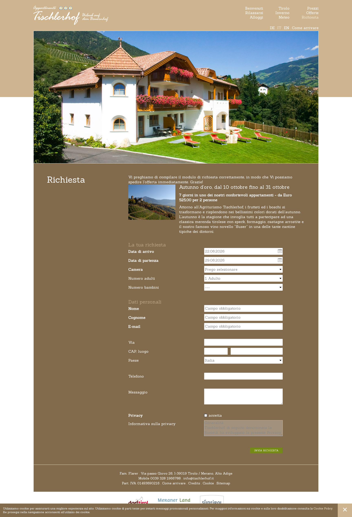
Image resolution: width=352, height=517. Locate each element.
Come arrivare (305, 27)
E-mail (134, 326)
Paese (133, 360)
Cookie (208, 483)
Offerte (312, 13)
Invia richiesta (266, 450)
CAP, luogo (138, 351)
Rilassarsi (254, 13)
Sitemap (223, 483)
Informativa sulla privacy (152, 423)
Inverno (282, 13)
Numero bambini (143, 287)
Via (131, 342)
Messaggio (137, 392)
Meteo (284, 17)
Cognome (136, 317)
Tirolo (283, 8)
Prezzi (313, 8)
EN (286, 27)
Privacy (135, 415)
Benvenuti (254, 8)
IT (279, 27)
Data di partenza (143, 260)
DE (272, 27)
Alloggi (256, 17)
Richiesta (310, 17)
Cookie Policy (323, 508)
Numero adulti (141, 278)
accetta (215, 415)
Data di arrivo (141, 251)
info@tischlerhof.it (198, 478)
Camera (135, 269)
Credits (194, 483)
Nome (133, 308)
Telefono (136, 376)
